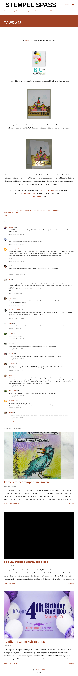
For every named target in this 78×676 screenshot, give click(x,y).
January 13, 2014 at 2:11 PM (16, 293)
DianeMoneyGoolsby (14, 249)
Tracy (10, 323)
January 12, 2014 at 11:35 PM (16, 234)
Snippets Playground (27, 193)
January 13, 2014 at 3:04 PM (16, 305)
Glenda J (11, 353)
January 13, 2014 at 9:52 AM (16, 261)
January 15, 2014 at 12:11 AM (16, 359)
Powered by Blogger (40, 669)
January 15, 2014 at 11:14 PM (16, 386)
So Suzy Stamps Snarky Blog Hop (26, 562)
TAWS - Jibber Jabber (53, 210)
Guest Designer (26, 11)
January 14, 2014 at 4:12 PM (16, 349)
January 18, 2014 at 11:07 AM (17, 407)
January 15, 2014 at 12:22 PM (17, 370)
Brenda (11, 412)
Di (9, 266)
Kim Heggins (12, 390)
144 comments (13, 583)
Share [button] (5, 215)
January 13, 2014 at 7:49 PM (16, 318)
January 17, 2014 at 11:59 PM (16, 396)
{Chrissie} (11, 363)
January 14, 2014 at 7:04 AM (16, 338)
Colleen (11, 298)
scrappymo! (12, 400)
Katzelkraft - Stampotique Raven (26, 482)
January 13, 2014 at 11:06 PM (17, 328)
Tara (10, 343)
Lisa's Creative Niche (15, 310)
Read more (71, 504)
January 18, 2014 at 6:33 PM (16, 417)
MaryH (11, 375)
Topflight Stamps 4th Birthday (24, 641)
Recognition (15, 11)
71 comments (13, 663)
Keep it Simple (37, 196)
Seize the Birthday (47, 190)
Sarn (10, 239)
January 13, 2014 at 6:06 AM (16, 244)
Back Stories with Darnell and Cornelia (45, 11)
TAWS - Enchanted (41, 210)
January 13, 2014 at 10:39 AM (17, 274)
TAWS (26, 40)
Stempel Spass (30, 4)
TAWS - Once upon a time (11, 212)
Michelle (11, 227)
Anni (10, 279)
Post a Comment (9, 421)
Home (5, 11)
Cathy (10, 333)
